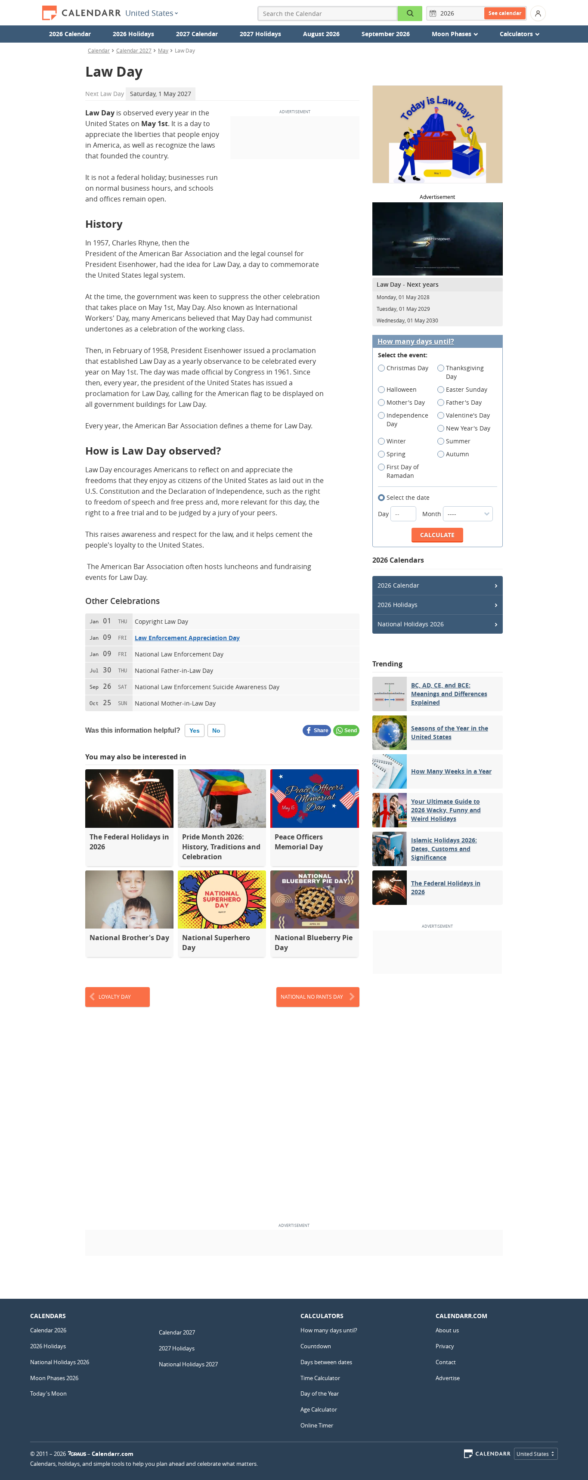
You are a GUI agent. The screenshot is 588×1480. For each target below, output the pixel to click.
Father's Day (464, 402)
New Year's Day (468, 428)
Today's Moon (48, 1393)
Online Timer (316, 1425)
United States (149, 13)
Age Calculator (318, 1409)
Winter (396, 441)
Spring (396, 454)
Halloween (402, 389)
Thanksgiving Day (465, 372)
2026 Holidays (133, 34)
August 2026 (321, 34)
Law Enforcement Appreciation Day (187, 638)
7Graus (77, 1453)
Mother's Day (406, 402)
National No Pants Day (312, 996)
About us (447, 1330)
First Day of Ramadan (403, 471)
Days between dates (326, 1362)
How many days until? (416, 341)
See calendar (505, 13)
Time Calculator (320, 1378)
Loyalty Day (115, 996)
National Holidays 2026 (411, 624)
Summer (458, 441)
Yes (194, 730)
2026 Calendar (70, 34)
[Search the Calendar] (410, 13)
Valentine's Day (468, 415)
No (216, 730)
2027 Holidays (260, 34)
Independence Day (407, 419)
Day (384, 514)
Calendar (99, 50)
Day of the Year (319, 1393)
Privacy (445, 1346)
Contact (446, 1362)
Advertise (448, 1378)
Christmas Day (407, 368)
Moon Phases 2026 (54, 1378)
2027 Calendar (197, 34)
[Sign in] (538, 13)
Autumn (457, 454)
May (163, 50)
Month (432, 514)
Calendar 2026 (48, 1330)
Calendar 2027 (134, 50)
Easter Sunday (466, 389)
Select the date (408, 497)
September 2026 (386, 34)
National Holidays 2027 (188, 1364)
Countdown (315, 1346)
